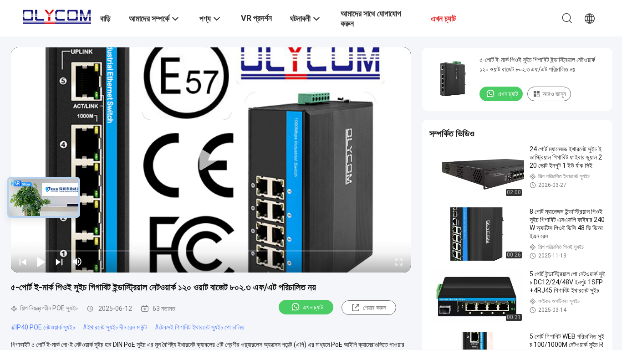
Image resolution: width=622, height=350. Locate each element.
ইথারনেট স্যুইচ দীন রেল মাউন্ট (117, 327)
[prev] (23, 261)
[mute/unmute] (77, 261)
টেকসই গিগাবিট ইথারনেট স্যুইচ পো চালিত (202, 327)
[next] (59, 261)
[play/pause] (41, 261)
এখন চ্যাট (313, 307)
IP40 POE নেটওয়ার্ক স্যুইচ (45, 327)
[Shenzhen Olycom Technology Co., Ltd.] (57, 14)
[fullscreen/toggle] (399, 261)
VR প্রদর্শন (256, 18)
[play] (210, 160)
